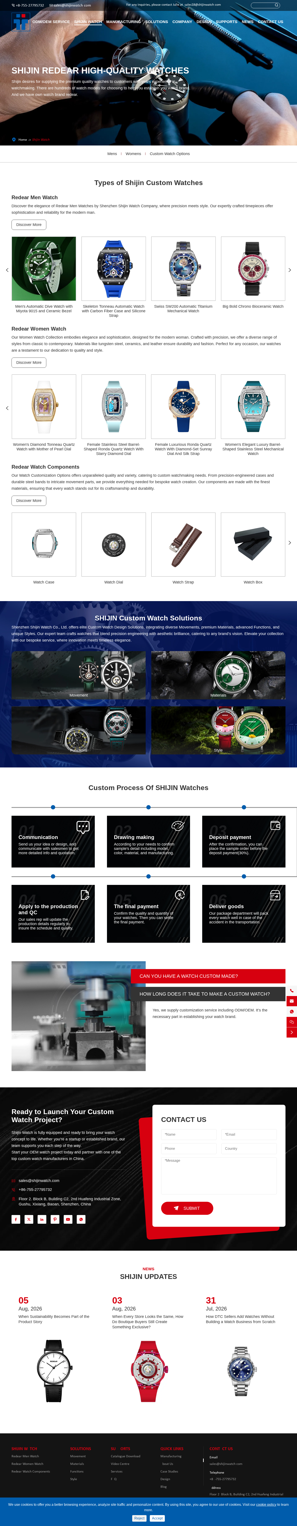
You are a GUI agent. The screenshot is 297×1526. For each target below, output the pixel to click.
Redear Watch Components (45, 467)
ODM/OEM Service (51, 22)
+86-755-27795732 (30, 5)
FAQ (114, 1479)
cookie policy (266, 1504)
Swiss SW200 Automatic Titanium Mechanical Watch (183, 308)
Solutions (156, 22)
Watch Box (253, 582)
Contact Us (270, 22)
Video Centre (120, 1464)
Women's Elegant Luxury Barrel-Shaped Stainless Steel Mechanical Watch (253, 449)
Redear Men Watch (35, 197)
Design (204, 22)
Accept (157, 1518)
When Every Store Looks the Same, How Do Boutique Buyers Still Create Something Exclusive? (147, 1321)
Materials (77, 1464)
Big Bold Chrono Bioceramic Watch (253, 306)
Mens (112, 154)
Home (22, 140)
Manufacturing (123, 22)
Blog (163, 1487)
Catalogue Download (125, 1456)
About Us (166, 1464)
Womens (133, 154)
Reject (139, 1518)
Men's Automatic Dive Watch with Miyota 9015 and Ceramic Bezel (44, 308)
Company (182, 22)
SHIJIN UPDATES (148, 1276)
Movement (78, 1456)
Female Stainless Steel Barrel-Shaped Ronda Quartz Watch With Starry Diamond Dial (113, 449)
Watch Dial (113, 582)
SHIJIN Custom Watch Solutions (148, 618)
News (248, 22)
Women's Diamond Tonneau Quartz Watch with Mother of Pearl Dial (44, 446)
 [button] (289, 270)
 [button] (7, 270)
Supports (226, 22)
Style (73, 1479)
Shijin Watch (88, 22)
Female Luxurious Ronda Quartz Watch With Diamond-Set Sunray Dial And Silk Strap (183, 449)
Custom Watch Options (170, 154)
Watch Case (43, 582)
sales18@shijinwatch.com (203, 5)
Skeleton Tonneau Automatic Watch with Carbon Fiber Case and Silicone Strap (113, 311)
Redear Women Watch (39, 329)
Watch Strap (183, 582)
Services (116, 1471)
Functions (76, 1471)
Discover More (29, 224)
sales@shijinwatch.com (72, 5)
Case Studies (169, 1471)
